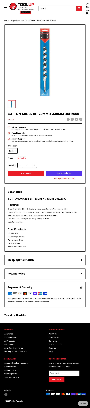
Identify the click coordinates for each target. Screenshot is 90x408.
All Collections (10, 337)
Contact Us (54, 337)
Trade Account (55, 344)
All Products (9, 341)
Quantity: (12, 165)
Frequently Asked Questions (16, 363)
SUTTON (11, 119)
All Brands (8, 334)
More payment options (64, 178)
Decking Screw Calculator (15, 351)
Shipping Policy (10, 373)
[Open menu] (5, 8)
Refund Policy (10, 370)
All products (15, 20)
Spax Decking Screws (13, 348)
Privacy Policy (10, 367)
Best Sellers (9, 344)
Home (6, 20)
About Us (53, 334)
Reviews (52, 348)
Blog (51, 351)
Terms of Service (11, 377)
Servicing (53, 341)
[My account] (87, 13)
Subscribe (56, 379)
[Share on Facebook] (68, 119)
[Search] (79, 8)
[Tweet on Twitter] (76, 119)
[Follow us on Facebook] (5, 394)
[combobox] (57, 8)
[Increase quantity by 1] (34, 165)
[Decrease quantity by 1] (20, 165)
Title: (12, 146)
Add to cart (26, 173)
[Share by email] (80, 119)
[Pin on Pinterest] (72, 119)
